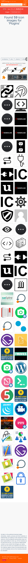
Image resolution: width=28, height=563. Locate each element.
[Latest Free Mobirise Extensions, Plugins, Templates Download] (7, 464)
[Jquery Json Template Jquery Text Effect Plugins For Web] (7, 409)
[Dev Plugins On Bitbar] (7, 119)
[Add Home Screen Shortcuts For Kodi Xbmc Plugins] (21, 409)
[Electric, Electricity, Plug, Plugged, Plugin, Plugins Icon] (21, 160)
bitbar (24, 59)
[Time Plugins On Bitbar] (7, 105)
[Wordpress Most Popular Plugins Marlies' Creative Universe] (21, 367)
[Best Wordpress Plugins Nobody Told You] (7, 354)
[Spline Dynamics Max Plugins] (7, 298)
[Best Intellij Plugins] (21, 381)
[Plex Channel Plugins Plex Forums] (21, 119)
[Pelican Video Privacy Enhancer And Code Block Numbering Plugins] (7, 243)
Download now (15, 12)
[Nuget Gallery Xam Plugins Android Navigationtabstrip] (21, 423)
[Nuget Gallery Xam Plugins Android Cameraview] (21, 312)
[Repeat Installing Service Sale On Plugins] (21, 298)
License (20, 558)
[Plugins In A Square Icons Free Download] (7, 174)
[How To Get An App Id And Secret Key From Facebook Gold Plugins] (21, 340)
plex (12, 59)
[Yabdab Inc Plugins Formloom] (7, 450)
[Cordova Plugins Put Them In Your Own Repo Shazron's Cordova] (21, 243)
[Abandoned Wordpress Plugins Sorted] (21, 105)
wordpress (5, 59)
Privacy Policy (12, 558)
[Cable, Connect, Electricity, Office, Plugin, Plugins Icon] (7, 160)
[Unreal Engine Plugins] (7, 229)
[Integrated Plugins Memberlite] (7, 437)
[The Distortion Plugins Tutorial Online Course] (7, 423)
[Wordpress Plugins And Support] (21, 478)
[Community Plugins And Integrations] (7, 395)
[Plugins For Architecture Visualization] (7, 91)
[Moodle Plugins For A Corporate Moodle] (21, 216)
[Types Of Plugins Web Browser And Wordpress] (21, 326)
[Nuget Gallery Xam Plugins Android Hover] (7, 381)
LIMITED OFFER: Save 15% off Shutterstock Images (13, 63)
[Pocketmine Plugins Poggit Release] (21, 202)
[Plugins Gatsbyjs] (7, 340)
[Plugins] (21, 91)
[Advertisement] (14, 41)
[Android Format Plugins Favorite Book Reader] (7, 312)
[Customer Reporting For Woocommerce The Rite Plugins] (21, 437)
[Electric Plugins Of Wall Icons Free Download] (21, 146)
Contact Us (5, 558)
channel (17, 59)
